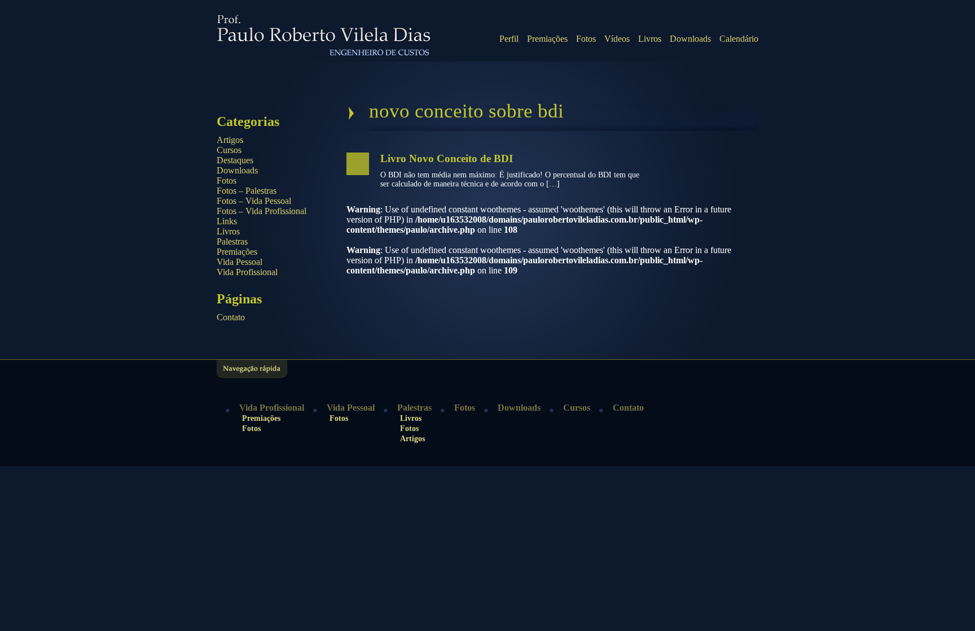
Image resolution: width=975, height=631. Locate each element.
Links (227, 221)
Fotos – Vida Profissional (261, 211)
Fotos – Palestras (246, 190)
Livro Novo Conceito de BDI (446, 158)
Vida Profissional (247, 272)
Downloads (690, 38)
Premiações (547, 38)
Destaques (235, 160)
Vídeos (617, 38)
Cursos (229, 150)
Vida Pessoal (239, 262)
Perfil (509, 38)
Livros (649, 38)
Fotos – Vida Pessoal (254, 201)
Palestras (232, 241)
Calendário (738, 38)
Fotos (586, 38)
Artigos (230, 140)
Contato (231, 317)
